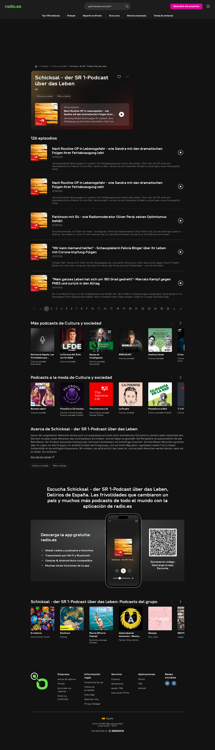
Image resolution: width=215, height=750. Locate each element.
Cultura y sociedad (44, 96)
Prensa (61, 684)
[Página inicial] (36, 66)
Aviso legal (89, 695)
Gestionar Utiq (91, 699)
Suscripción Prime (120, 693)
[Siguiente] (180, 322)
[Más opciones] (127, 77)
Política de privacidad (89, 688)
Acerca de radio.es (67, 679)
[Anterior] (171, 322)
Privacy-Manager (92, 704)
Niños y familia (63, 96)
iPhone (141, 679)
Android (142, 688)
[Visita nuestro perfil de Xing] (174, 683)
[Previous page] (40, 308)
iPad (140, 684)
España (109, 719)
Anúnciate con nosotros (64, 690)
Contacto (115, 679)
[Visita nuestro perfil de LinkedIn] (167, 683)
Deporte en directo (92, 16)
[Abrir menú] (208, 6)
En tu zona (114, 16)
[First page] (34, 308)
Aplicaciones (117, 684)
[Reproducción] (121, 114)
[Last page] (180, 308)
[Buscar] (127, 6)
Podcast (71, 16)
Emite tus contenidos (63, 697)
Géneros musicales (136, 16)
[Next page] (174, 308)
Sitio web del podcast (41, 457)
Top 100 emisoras (51, 16)
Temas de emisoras (163, 16)
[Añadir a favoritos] (119, 76)
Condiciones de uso (93, 682)
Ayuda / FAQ (117, 688)
